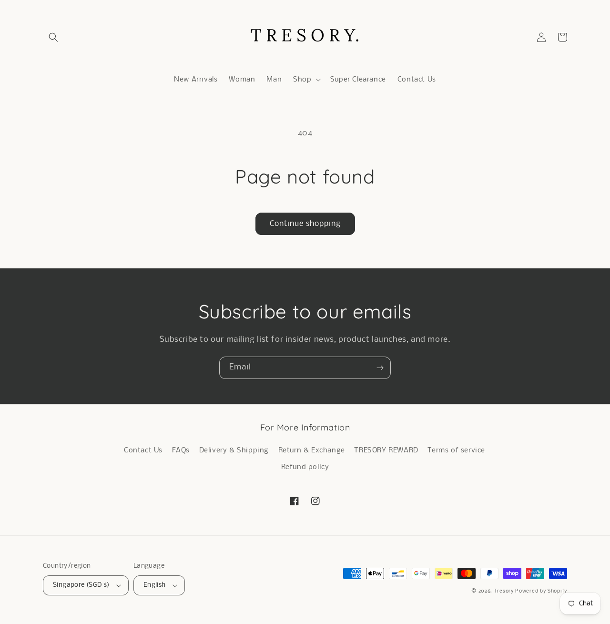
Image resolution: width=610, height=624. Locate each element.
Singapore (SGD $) (81, 585)
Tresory (505, 591)
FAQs (181, 450)
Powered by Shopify (541, 591)
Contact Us (143, 450)
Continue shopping (305, 224)
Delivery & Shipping (234, 450)
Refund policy (305, 467)
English (154, 585)
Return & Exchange (311, 450)
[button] (53, 37)
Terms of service (456, 450)
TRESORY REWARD (386, 450)
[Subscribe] (379, 368)
